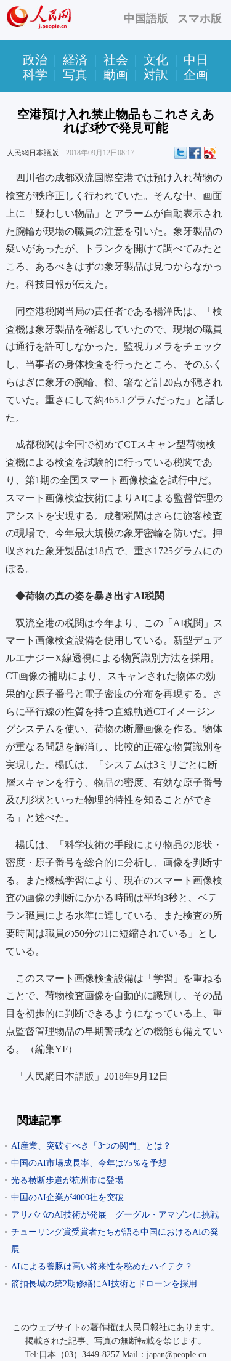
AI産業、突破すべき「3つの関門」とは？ (91, 1145)
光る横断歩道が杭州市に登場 (67, 1180)
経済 (75, 60)
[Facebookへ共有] (195, 153)
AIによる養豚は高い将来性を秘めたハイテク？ (102, 1266)
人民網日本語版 (33, 152)
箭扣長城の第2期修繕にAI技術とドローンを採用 (104, 1283)
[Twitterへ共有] (180, 153)
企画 (196, 74)
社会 (115, 60)
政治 (35, 60)
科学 (35, 74)
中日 (196, 60)
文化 (156, 60)
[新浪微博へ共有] (210, 153)
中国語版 (146, 18)
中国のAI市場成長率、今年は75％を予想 (89, 1163)
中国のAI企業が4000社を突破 (67, 1197)
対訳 (156, 74)
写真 (75, 74)
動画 (115, 74)
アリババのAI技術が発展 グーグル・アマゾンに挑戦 (115, 1214)
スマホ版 (199, 18)
